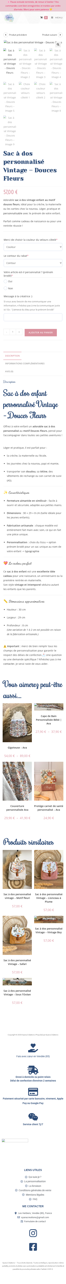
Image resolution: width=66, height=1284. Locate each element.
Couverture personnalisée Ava (17, 807)
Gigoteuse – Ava (17, 747)
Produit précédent (18, 34)
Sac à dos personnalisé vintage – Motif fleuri (17, 896)
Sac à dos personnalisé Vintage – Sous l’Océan (17, 992)
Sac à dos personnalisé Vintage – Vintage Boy (48, 930)
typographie (32, 551)
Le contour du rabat (22, 255)
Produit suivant (49, 34)
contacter (8, 663)
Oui (10, 281)
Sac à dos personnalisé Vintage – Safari (17, 962)
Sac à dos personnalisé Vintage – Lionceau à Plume (48, 898)
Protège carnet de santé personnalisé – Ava (48, 807)
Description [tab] (12, 355)
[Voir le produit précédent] (5, 34)
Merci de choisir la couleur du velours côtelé (33, 239)
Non (10, 288)
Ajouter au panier (41, 332)
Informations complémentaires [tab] (25, 363)
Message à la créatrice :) (18, 296)
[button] (58, 44)
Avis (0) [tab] (9, 371)
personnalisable (12, 213)
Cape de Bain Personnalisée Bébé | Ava (49, 719)
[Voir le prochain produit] (60, 34)
